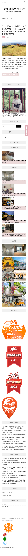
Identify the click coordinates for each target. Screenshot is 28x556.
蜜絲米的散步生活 (14, 9)
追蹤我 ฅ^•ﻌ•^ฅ (14, 310)
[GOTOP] (5, 542)
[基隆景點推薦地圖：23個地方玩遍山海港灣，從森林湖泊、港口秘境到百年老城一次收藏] (20, 263)
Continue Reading (12, 74)
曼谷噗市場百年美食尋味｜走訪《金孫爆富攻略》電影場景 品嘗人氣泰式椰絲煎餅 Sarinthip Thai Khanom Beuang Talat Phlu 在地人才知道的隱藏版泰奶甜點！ (14, 448)
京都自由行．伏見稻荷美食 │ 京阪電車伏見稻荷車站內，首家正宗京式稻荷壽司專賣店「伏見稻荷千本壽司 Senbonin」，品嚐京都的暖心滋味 (14, 482)
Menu (4, 2)
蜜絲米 (8, 37)
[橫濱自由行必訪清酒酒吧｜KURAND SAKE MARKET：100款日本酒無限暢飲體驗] (8, 300)
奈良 (3, 37)
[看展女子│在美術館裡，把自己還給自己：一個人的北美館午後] (8, 250)
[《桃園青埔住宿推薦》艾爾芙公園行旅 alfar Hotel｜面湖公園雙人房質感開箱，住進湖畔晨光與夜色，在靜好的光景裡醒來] (20, 250)
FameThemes (10, 520)
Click (26, 130)
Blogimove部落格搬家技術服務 (7, 547)
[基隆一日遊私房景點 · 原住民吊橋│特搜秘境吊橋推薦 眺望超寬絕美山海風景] (8, 288)
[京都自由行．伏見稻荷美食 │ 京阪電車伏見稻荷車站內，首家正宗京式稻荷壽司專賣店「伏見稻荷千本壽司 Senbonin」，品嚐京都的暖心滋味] (20, 275)
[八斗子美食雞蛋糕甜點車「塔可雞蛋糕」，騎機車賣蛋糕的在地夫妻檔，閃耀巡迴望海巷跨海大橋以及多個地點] (20, 300)
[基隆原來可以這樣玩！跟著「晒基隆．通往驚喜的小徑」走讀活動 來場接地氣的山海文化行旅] (20, 288)
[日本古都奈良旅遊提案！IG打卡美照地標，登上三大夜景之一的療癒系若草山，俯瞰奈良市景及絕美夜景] (14, 48)
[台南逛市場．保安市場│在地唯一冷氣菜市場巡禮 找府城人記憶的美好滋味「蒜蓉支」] (8, 275)
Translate (11, 137)
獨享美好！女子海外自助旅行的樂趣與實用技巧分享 (13, 435)
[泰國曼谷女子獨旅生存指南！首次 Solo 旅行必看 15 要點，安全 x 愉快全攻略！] (8, 263)
